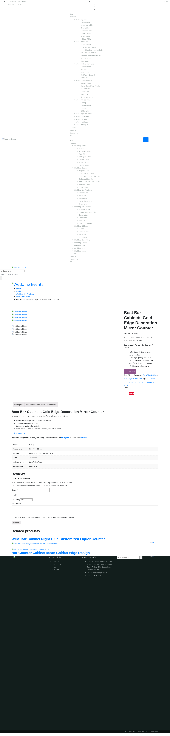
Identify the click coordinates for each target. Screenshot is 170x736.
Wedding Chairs (82, 42)
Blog (71, 14)
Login (166, 1)
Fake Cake (84, 94)
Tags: (144, 379)
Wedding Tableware (83, 100)
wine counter (147, 382)
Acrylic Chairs (86, 44)
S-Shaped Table (87, 31)
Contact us (74, 133)
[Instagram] (122, 563)
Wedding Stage (82, 122)
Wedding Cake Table (84, 114)
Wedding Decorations (84, 80)
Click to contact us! (19, 433)
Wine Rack (85, 72)
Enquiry (131, 371)
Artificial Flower (87, 83)
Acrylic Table (85, 36)
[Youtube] (122, 561)
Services (73, 127)
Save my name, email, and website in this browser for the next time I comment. (44, 517)
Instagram (65, 437)
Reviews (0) (51, 404)
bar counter (128, 382)
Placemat (84, 108)
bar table (137, 382)
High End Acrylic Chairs (94, 50)
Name (15, 490)
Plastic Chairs (90, 47)
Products (73, 17)
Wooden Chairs (86, 58)
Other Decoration (87, 97)
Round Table (85, 22)
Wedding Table (81, 19)
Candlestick (85, 89)
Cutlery (83, 103)
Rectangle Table (87, 25)
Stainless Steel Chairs (89, 53)
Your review (17, 503)
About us (73, 130)
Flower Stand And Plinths (90, 86)
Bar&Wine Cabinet (88, 75)
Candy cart (85, 91)
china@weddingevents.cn (18, 1)
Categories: (138, 375)
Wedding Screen (82, 116)
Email (14, 495)
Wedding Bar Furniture (85, 64)
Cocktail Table (86, 67)
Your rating (16, 500)
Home (18, 288)
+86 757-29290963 (15, 4)
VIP (71, 136)
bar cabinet (151, 379)
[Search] (140, 557)
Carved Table (86, 33)
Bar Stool (84, 69)
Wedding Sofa (81, 119)
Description (18, 404)
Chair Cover (85, 61)
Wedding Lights (82, 125)
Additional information (35, 404)
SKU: (126, 375)
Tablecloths (85, 111)
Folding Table (86, 39)
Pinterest (83, 437)
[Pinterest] (122, 566)
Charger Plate (86, 105)
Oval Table (85, 28)
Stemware (84, 78)
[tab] (19, 404)
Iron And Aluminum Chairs (91, 55)
